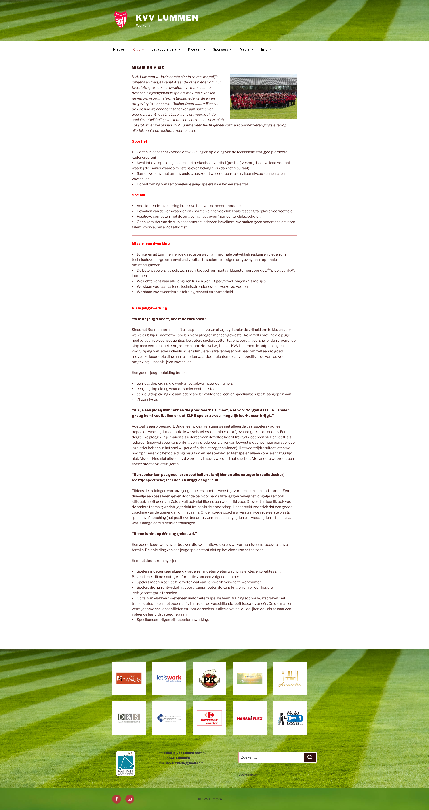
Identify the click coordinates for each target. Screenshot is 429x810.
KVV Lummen (167, 18)
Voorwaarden (248, 774)
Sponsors (220, 49)
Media (245, 49)
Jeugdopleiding (164, 49)
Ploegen (195, 49)
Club (136, 49)
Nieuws (119, 49)
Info (264, 49)
